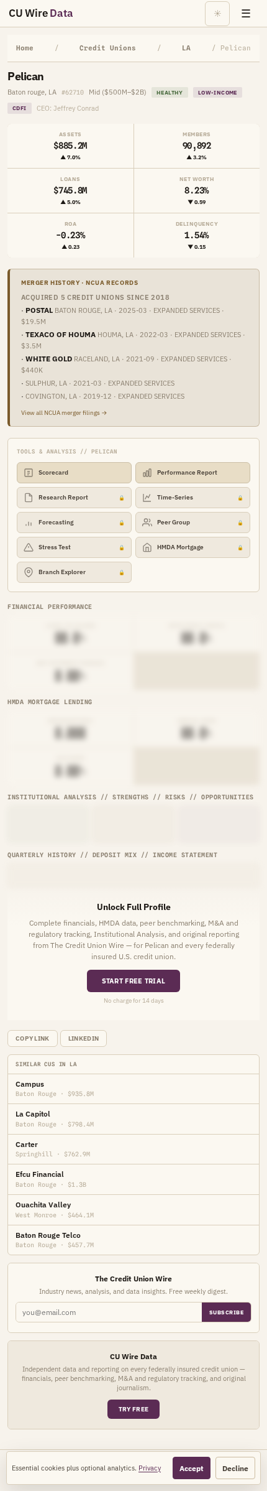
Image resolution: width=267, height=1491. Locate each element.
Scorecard (53, 472)
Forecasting (81, 522)
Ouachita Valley (43, 1204)
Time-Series (200, 497)
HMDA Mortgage (200, 547)
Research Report (81, 497)
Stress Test (81, 547)
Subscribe (226, 1312)
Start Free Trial (134, 981)
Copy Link (33, 1038)
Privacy (149, 1468)
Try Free (133, 1409)
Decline (235, 1468)
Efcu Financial (40, 1174)
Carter (27, 1144)
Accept (191, 1468)
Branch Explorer (81, 572)
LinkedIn (83, 1038)
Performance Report (187, 472)
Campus (30, 1084)
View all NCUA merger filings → (64, 413)
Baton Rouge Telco (48, 1235)
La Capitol (33, 1113)
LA (186, 48)
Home (25, 48)
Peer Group (200, 522)
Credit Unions (107, 48)
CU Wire (41, 13)
